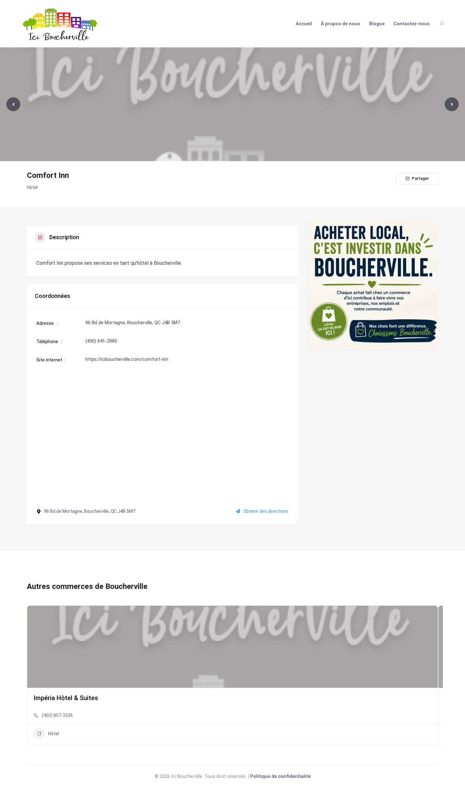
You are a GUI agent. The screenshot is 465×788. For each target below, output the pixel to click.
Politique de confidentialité (280, 776)
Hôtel (32, 187)
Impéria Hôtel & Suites (66, 698)
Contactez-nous (412, 24)
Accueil (304, 24)
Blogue (377, 24)
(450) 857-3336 (57, 715)
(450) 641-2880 (101, 341)
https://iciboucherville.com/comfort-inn (126, 359)
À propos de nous (340, 24)
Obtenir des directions (265, 511)
